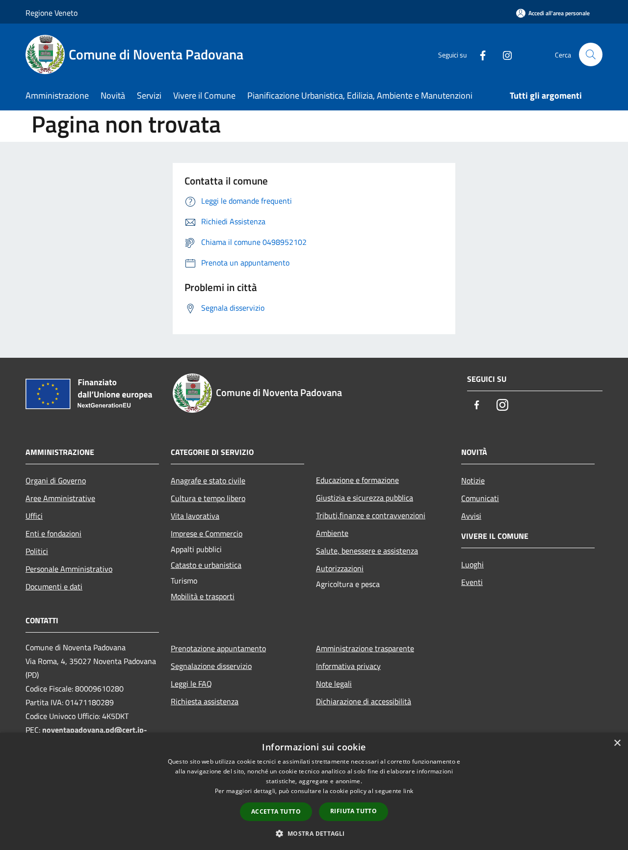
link (408, 791)
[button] (313, 833)
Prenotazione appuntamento (218, 648)
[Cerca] (590, 54)
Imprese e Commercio (206, 533)
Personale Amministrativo (69, 569)
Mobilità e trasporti (203, 596)
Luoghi (472, 564)
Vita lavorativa (195, 516)
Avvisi (471, 516)
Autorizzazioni (340, 568)
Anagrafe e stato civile (208, 480)
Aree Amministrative (60, 498)
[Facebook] (479, 54)
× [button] (617, 743)
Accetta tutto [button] (276, 811)
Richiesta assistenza (204, 701)
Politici (37, 551)
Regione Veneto (52, 13)
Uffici (34, 516)
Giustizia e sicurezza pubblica (364, 498)
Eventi (472, 582)
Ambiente (332, 533)
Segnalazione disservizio (211, 666)
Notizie (473, 480)
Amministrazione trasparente (365, 648)
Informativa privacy (348, 666)
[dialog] (314, 791)
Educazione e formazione (357, 480)
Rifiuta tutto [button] (353, 811)
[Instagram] (503, 54)
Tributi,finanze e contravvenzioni (370, 515)
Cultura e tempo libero (208, 498)
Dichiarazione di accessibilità (363, 701)
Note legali (334, 684)
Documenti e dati (54, 586)
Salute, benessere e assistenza (367, 551)
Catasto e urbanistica (206, 565)
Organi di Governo (56, 480)
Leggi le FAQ (191, 684)
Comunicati (480, 498)
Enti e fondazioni (53, 533)
